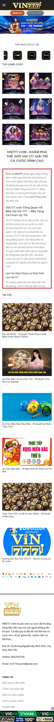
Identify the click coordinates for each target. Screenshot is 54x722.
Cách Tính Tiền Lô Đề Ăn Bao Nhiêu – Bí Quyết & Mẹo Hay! (26, 515)
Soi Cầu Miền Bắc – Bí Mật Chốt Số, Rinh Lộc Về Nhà (27, 470)
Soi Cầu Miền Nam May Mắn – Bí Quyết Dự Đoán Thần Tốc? (26, 425)
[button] (4, 5)
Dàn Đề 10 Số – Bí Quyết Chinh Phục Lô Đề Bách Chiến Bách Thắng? (24, 335)
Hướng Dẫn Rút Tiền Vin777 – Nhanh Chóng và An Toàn (26, 560)
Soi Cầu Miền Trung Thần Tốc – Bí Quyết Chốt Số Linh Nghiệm (26, 380)
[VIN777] (27, 5)
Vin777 (19, 174)
